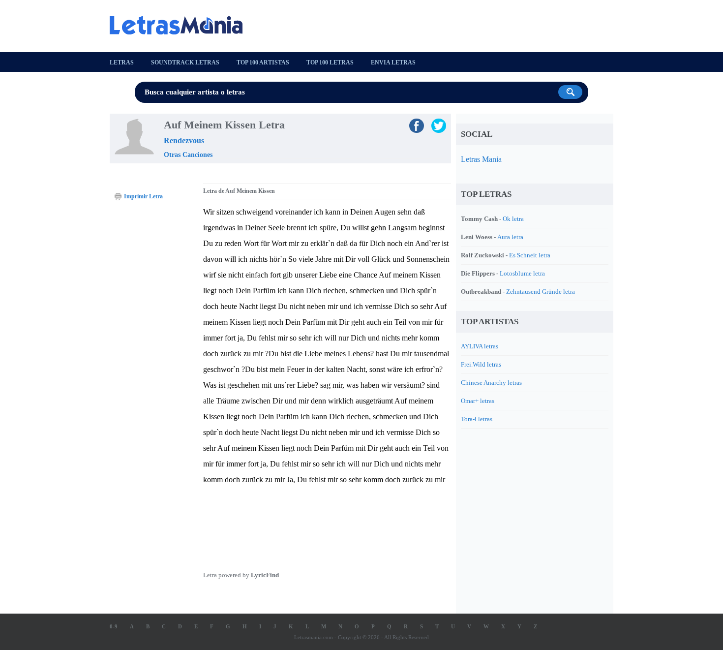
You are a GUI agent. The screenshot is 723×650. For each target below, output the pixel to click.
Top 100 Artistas (263, 62)
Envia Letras (393, 62)
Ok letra (513, 218)
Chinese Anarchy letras (491, 382)
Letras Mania (481, 159)
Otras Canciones (188, 154)
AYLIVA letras (479, 346)
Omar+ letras (477, 400)
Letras (122, 62)
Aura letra (510, 237)
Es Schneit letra (529, 255)
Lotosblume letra (522, 273)
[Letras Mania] (181, 25)
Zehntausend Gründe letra (540, 291)
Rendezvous (184, 140)
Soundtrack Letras (185, 62)
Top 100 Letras (330, 62)
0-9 (114, 626)
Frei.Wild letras (481, 364)
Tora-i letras (476, 419)
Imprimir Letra (143, 196)
